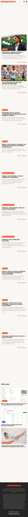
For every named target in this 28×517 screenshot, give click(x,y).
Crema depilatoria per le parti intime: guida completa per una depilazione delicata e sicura (13, 446)
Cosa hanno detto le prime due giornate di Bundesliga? (11, 83)
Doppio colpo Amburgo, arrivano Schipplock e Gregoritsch (12, 176)
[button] (24, 2)
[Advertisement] (14, 18)
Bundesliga (5, 49)
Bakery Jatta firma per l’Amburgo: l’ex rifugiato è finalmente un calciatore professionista (14, 146)
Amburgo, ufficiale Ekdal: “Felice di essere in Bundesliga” (13, 208)
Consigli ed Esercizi (7, 442)
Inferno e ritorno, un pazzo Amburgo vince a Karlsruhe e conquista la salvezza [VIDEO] (13, 273)
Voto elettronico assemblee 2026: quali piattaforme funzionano (11, 425)
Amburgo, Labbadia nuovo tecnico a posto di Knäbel (13, 336)
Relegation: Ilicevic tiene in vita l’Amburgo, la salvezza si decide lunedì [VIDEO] (12, 304)
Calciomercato (11, 173)
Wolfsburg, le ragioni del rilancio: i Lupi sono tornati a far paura (13, 52)
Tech (6, 400)
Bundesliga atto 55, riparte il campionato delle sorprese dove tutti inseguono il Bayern (14, 114)
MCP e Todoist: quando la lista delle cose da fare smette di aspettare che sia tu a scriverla (14, 404)
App (3, 400)
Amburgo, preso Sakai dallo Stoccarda (11, 240)
